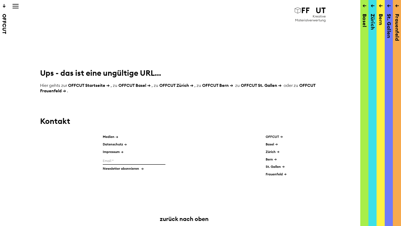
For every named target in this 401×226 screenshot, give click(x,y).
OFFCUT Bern (215, 85)
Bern (269, 159)
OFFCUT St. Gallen (259, 85)
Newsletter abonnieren (123, 168)
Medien (110, 137)
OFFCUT (272, 137)
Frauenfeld (274, 174)
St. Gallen (273, 166)
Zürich (271, 152)
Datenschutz (115, 144)
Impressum (113, 152)
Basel (270, 144)
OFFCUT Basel (132, 85)
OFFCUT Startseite (86, 85)
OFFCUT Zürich (174, 85)
